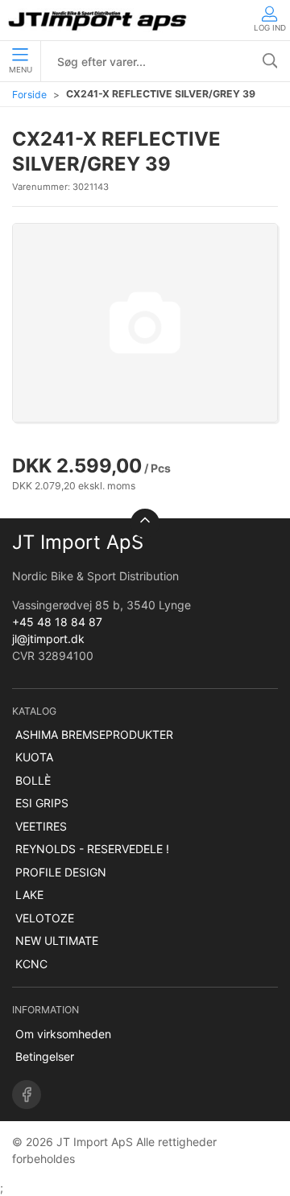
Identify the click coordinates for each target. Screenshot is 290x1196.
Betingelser (44, 1056)
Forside (29, 95)
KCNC (31, 964)
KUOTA (34, 757)
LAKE (29, 894)
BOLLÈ (33, 780)
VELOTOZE (44, 918)
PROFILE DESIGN (60, 872)
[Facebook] (26, 1094)
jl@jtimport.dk (48, 638)
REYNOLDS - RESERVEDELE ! (92, 849)
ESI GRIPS (41, 803)
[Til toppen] (145, 523)
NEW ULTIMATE (56, 940)
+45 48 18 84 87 (57, 622)
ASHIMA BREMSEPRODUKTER (94, 734)
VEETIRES (41, 826)
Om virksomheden (63, 1034)
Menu (20, 69)
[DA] (98, 20)
